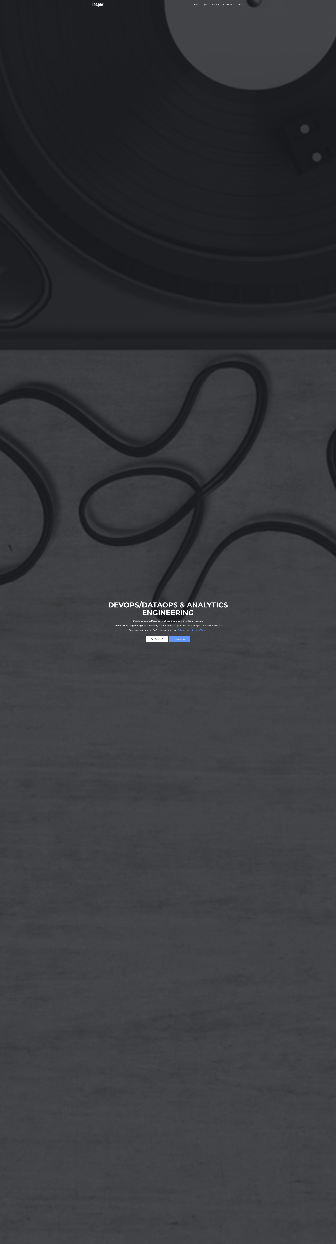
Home (196, 4)
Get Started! (157, 639)
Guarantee (227, 4)
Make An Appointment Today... (192, 630)
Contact (239, 4)
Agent (205, 4)
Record (215, 4)
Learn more (179, 639)
